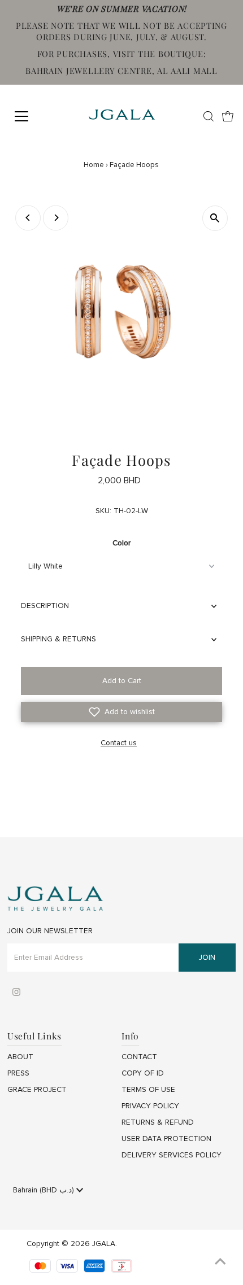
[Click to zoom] (215, 218)
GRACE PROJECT (37, 1090)
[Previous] (28, 217)
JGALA (103, 1244)
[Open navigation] (34, 116)
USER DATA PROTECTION (166, 1139)
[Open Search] (208, 116)
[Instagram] (16, 993)
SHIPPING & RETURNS (58, 639)
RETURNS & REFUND (158, 1122)
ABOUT (20, 1057)
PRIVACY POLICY (150, 1106)
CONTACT (139, 1057)
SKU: (103, 511)
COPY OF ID (143, 1073)
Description (45, 606)
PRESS (18, 1073)
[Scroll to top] (220, 1262)
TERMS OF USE (148, 1090)
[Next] (55, 217)
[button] (121, 712)
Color (121, 543)
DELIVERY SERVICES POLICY (172, 1155)
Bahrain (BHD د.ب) (44, 1190)
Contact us (119, 743)
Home (94, 165)
